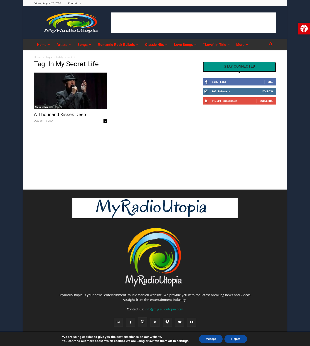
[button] (304, 28)
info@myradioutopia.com (164, 309)
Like (270, 81)
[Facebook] (130, 322)
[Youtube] (191, 322)
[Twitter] (155, 322)
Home (41, 44)
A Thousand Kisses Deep (60, 114)
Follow (267, 91)
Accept (211, 339)
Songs (82, 44)
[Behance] (118, 322)
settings (182, 341)
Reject (235, 339)
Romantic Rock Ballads (116, 44)
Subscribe (266, 100)
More (240, 44)
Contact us (74, 3)
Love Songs (183, 44)
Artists (62, 44)
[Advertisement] (193, 22)
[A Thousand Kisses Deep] (70, 91)
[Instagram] (142, 322)
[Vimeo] (167, 322)
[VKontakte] (179, 322)
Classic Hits (154, 44)
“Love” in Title (214, 44)
